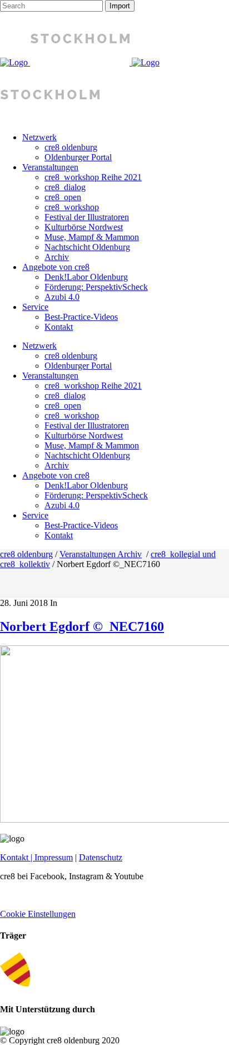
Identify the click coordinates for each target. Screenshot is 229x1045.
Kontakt (14, 857)
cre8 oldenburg (26, 554)
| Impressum (50, 857)
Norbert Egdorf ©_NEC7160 (82, 626)
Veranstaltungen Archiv (100, 554)
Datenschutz (100, 857)
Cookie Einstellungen (38, 914)
